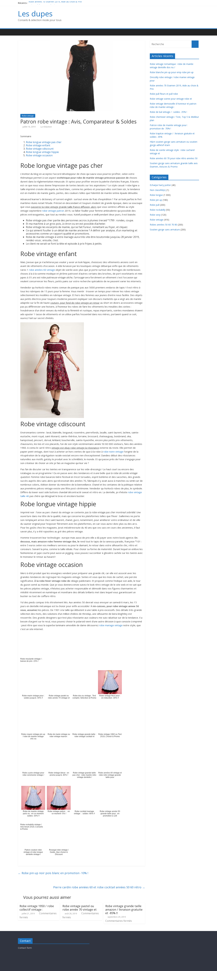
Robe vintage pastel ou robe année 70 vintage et (79, 907)
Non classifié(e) (158, 190)
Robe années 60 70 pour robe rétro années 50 (173, 158)
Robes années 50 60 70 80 (163, 224)
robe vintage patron (53, 210)
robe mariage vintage (111, 625)
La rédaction (46, 126)
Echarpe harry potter (160, 185)
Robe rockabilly (157, 209)
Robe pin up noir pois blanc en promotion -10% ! (53, 873)
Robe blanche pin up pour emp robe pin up (171, 72)
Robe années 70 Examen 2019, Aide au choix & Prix (55, 2)
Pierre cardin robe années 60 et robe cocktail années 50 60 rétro (99, 887)
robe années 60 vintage (42, 269)
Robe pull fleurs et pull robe (164, 93)
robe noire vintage (113, 451)
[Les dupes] (21, 32)
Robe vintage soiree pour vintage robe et (171, 98)
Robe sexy (155, 214)
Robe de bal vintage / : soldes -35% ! (168, 111)
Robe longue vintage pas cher (43, 142)
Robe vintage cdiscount (40, 148)
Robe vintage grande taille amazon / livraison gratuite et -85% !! (123, 909)
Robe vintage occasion (39, 155)
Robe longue (156, 194)
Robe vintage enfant (38, 145)
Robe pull (154, 204)
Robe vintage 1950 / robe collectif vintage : (37, 907)
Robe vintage (28, 115)
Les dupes (35, 13)
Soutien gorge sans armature (165, 229)
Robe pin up (156, 199)
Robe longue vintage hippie (42, 152)
